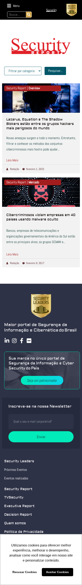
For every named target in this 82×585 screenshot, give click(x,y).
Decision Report (18, 515)
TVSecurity (14, 497)
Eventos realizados (16, 478)
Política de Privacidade (24, 532)
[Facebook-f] (21, 340)
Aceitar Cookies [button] (57, 572)
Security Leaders (19, 461)
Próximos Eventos (15, 469)
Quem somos (15, 523)
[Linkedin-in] (6, 340)
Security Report (18, 489)
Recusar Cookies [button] (24, 572)
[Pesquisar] (29, 14)
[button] (13, 5)
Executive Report (19, 506)
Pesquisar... (55, 71)
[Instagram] (14, 340)
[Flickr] (29, 340)
